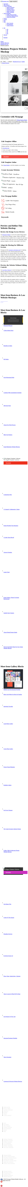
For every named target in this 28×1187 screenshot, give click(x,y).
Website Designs (10, 8)
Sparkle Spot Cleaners (9, 613)
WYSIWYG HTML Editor (10, 1160)
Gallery (23, 61)
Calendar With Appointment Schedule (12, 392)
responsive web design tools (14, 250)
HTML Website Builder (12, 14)
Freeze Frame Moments (9, 767)
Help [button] (5, 22)
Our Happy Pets (7, 904)
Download (6, 3)
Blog (5, 20)
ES (7, 32)
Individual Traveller (8, 706)
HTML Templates (10, 12)
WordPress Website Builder (12, 15)
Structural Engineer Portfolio (10, 1038)
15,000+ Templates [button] (8, 6)
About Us (6, 1111)
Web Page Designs (8, 1172)
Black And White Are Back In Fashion (13, 694)
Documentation (10, 24)
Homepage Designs (8, 1175)
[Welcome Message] (13, 324)
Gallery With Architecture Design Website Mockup (11, 851)
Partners (5, 1112)
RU (7, 33)
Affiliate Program (8, 1127)
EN (7, 29)
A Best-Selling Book (8, 330)
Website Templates (10, 7)
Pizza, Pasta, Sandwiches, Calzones (12, 976)
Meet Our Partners (8, 434)
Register (5, 37)
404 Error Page (7, 405)
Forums (5, 19)
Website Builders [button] (7, 13)
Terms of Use (7, 1107)
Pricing (5, 18)
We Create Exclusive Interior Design (12, 829)
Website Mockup (8, 1176)
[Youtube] (1, 1182)
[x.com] (1, 1184)
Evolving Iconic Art (8, 955)
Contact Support (10, 25)
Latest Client (7, 572)
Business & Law (17, 61)
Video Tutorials (10, 23)
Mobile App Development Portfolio (12, 689)
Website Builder (7, 1155)
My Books (6, 359)
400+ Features (7, 5)
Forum (5, 1130)
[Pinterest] (1, 1186)
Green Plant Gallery (8, 749)
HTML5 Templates (8, 1146)
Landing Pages (7, 1174)
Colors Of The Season (9, 917)
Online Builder (6, 165)
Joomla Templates (10, 11)
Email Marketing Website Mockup (12, 446)
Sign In (5, 35)
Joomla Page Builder (11, 17)
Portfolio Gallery (7, 785)
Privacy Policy (7, 1108)
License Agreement (8, 1109)
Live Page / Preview (6, 270)
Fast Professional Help (9, 377)
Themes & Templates (8, 1135)
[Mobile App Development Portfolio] (13, 688)
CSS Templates (7, 1143)
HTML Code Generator (9, 1163)
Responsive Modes (6, 234)
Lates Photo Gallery (8, 723)
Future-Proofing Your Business (11, 525)
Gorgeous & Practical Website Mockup (13, 1081)
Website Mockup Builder (22, 120)
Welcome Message (8, 325)
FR (7, 30)
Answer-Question (8, 552)
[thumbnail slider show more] (1, 302)
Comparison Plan (8, 494)
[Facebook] (1, 1180)
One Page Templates (8, 1147)
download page (6, 148)
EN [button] (4, 28)
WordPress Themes (11, 9)
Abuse (5, 1114)
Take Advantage (7, 1057)
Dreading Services (8, 934)
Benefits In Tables (8, 345)
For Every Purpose (8, 810)
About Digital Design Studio (10, 632)
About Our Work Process (10, 425)
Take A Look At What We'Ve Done (12, 994)
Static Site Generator (8, 1162)
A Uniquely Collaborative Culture (12, 509)
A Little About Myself (9, 537)
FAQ (5, 1123)
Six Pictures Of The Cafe (9, 1016)
